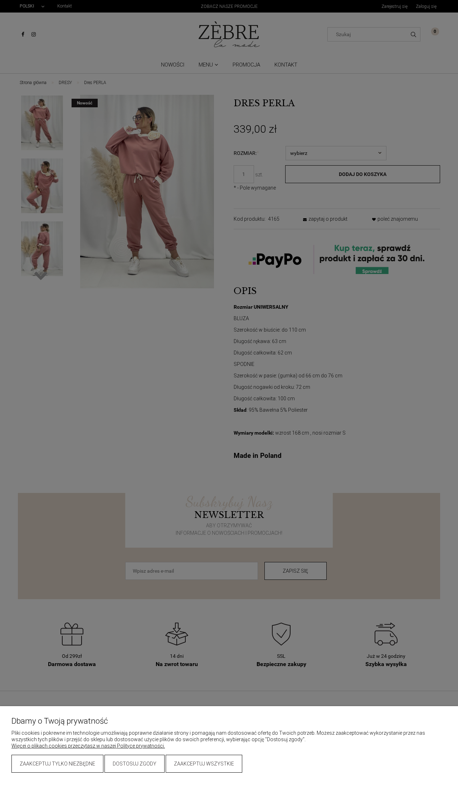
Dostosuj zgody (134, 764)
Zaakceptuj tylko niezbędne (57, 764)
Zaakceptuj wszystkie (204, 764)
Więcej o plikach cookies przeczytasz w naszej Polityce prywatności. (88, 746)
